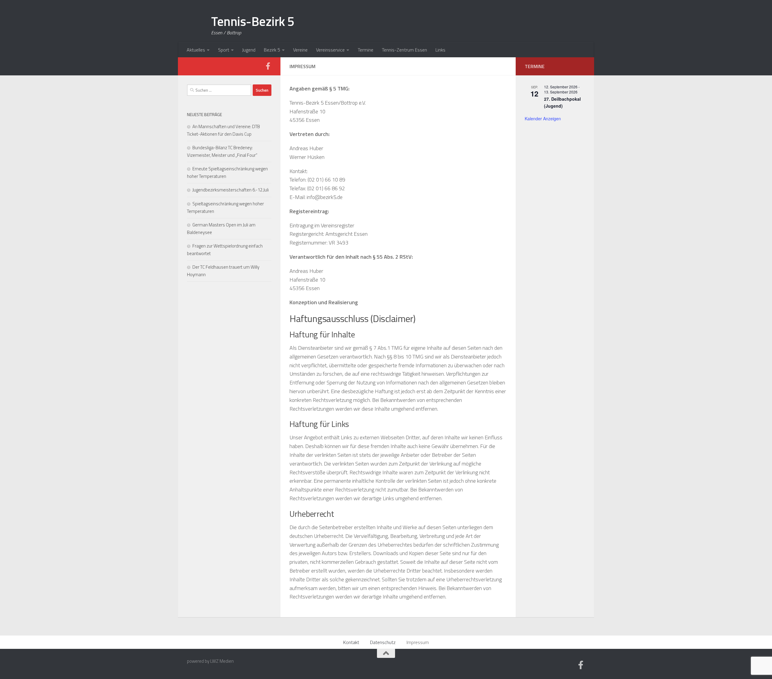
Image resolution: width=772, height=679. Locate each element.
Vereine (300, 49)
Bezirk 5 (272, 49)
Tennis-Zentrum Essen (404, 49)
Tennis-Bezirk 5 (253, 21)
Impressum (418, 642)
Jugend (248, 49)
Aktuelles (196, 49)
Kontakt (351, 642)
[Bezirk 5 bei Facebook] (267, 66)
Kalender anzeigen (543, 118)
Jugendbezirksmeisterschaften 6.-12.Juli (230, 189)
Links (440, 49)
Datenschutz (383, 642)
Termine (365, 49)
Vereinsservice (330, 49)
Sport (223, 49)
